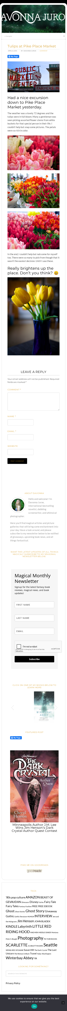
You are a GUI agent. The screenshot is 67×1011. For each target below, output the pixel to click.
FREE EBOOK (45, 906)
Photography (30, 938)
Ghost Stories (20, 912)
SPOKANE (19, 950)
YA (35, 958)
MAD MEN (34, 932)
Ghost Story (35, 911)
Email (11, 431)
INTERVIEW (43, 916)
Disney (34, 902)
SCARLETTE (17, 945)
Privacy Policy (13, 983)
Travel (33, 953)
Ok (34, 1006)
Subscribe (34, 659)
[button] (12, 707)
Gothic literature (20, 917)
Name (11, 416)
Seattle (50, 944)
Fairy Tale (50, 902)
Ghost (10, 911)
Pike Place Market (26, 104)
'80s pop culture (15, 897)
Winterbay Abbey (20, 958)
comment (43, 51)
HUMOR (30, 917)
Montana (54, 932)
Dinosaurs (25, 902)
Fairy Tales (12, 906)
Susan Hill (29, 949)
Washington (46, 954)
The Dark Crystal (40, 950)
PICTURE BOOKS (50, 939)
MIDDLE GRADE (45, 932)
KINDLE (11, 926)
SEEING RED (10, 950)
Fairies (41, 902)
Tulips (39, 954)
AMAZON (33, 897)
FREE (35, 906)
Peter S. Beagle (11, 939)
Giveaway (51, 911)
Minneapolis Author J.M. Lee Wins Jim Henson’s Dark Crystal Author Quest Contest (34, 828)
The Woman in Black (22, 954)
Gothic (10, 916)
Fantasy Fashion (25, 906)
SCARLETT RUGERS (35, 946)
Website (12, 446)
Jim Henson (25, 921)
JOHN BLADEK (42, 921)
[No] (63, 1002)
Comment (14, 389)
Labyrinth (25, 926)
